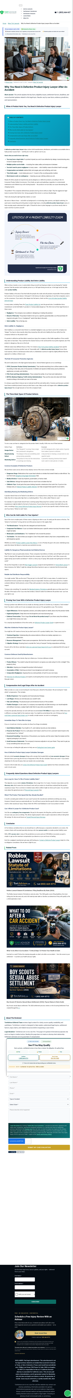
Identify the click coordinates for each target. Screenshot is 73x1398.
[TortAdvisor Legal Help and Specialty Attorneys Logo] (8, 11)
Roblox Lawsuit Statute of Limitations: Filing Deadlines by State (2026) (30, 890)
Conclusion (12, 141)
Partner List (28, 1129)
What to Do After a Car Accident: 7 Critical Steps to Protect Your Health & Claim (33, 951)
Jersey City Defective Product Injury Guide (35, 765)
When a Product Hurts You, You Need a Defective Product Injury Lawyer (29, 121)
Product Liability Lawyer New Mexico (26, 543)
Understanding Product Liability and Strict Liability (23, 124)
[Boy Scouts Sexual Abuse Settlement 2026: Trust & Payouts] (38, 964)
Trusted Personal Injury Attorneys (35, 817)
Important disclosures (20, 1353)
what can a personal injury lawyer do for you (38, 647)
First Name (18, 1275)
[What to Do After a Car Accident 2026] (38, 906)
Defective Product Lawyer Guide (44, 622)
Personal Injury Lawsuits (32, 790)
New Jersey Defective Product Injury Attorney (28, 506)
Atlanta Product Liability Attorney (27, 487)
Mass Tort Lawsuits (13, 23)
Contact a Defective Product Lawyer (49, 840)
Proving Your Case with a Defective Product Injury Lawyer (25, 133)
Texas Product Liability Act (32, 304)
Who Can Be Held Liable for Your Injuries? (21, 130)
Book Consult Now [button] (41, 1333)
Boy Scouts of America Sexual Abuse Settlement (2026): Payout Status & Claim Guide (35, 1002)
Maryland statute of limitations (38, 589)
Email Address (19, 1283)
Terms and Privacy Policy (44, 1134)
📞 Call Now (12, 1152)
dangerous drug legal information (25, 476)
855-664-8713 (46, 1337)
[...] (19, 1008)
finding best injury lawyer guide (46, 747)
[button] (67, 1393)
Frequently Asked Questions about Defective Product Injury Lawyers (28, 138)
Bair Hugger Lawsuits (31, 565)
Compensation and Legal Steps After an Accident (23, 135)
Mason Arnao (9, 82)
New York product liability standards (48, 347)
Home (4, 23)
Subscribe (35, 1302)
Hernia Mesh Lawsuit (62, 565)
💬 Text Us (21, 1152)
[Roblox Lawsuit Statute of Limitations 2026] (38, 852)
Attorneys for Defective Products (16, 677)
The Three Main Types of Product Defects (21, 127)
